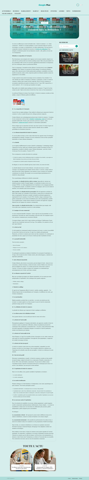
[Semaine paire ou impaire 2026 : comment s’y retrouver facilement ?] (44, 460)
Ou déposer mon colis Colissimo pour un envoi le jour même (21, 467)
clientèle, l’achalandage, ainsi (37, 119)
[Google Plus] (44, 5)
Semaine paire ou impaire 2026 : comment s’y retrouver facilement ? (44, 467)
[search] (78, 5)
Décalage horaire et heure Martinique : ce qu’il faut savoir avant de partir (68, 72)
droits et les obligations (41, 49)
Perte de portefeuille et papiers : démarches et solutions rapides (69, 60)
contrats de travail (23, 122)
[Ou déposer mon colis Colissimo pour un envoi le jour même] (21, 460)
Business (44, 23)
